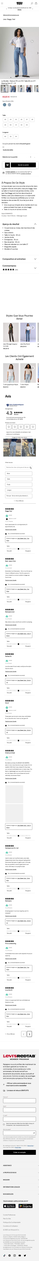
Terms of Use (30, 1145)
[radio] (5, 119)
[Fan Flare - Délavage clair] (9, 104)
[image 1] (10, 77)
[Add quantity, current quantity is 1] (35, 157)
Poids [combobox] (8, 484)
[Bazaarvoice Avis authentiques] (15, 405)
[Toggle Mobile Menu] (2, 3)
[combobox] (20, 496)
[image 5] (20, 77)
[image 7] (25, 77)
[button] (7, 150)
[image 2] (13, 77)
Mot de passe (7, 1129)
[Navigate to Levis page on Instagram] (14, 1255)
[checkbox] (4, 1124)
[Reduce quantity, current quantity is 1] (27, 157)
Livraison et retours (26, 173)
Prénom (5, 1097)
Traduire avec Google (10, 529)
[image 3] (15, 77)
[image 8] (28, 77)
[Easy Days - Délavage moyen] (4, 104)
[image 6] (23, 77)
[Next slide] (33, 327)
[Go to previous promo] (6, 9)
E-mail (5, 1115)
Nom (4, 1106)
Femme (11, 15)
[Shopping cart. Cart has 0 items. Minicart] (36, 3)
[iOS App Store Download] (9, 1206)
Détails (19, 9)
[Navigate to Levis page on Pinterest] (9, 1255)
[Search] (32, 3)
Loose (17, 15)
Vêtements (6, 15)
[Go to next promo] (32, 9)
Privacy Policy (18, 1147)
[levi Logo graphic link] (20, 3)
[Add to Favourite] (7, 165)
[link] (7, 1218)
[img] (34, 1133)
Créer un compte (19, 1152)
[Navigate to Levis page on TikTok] (4, 1255)
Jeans (14, 15)
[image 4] (18, 77)
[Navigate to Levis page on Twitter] (25, 1255)
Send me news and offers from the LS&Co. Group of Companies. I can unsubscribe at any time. (20, 1124)
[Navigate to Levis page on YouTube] (19, 1255)
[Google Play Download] (26, 1206)
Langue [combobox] (9, 490)
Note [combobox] (8, 473)
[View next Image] (38, 53)
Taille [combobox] (8, 479)
